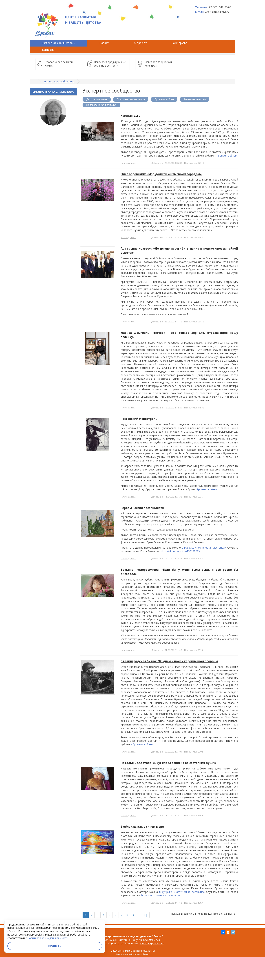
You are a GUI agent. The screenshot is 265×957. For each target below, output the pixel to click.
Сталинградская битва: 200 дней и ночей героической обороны (169, 661)
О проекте (140, 43)
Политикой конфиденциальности (48, 938)
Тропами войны (164, 99)
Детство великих (96, 99)
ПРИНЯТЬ (54, 946)
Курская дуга (130, 116)
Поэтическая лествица (131, 99)
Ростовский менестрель (139, 419)
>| (145, 915)
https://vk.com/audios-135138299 (180, 551)
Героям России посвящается (142, 508)
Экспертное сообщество (57, 43)
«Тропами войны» (226, 155)
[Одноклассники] (228, 932)
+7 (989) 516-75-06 (220, 7)
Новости (105, 43)
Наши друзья (180, 43)
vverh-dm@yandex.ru (152, 943)
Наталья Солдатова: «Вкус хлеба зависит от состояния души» (168, 763)
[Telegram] (233, 932)
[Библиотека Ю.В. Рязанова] (53, 112)
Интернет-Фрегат (141, 954)
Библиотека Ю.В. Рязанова (53, 91)
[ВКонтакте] (223, 932)
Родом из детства (195, 99)
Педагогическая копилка (101, 105)
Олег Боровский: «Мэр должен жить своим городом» (161, 174)
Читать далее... (128, 163)
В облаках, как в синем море (142, 827)
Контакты (48, 49)
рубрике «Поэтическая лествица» (205, 547)
